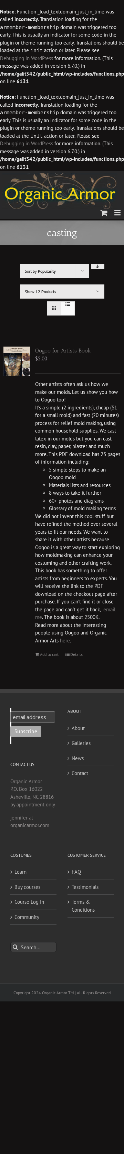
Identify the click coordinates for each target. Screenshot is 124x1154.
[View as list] (67, 304)
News (78, 758)
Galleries (81, 743)
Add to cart (49, 654)
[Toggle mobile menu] (118, 212)
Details (76, 654)
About (78, 728)
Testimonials (85, 887)
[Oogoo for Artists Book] (16, 361)
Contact (80, 773)
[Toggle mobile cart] (104, 212)
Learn (20, 872)
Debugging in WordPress (26, 58)
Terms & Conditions (83, 906)
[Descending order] (97, 266)
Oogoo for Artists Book (63, 350)
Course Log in (29, 902)
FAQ (76, 872)
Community (26, 917)
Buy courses (27, 887)
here (65, 640)
